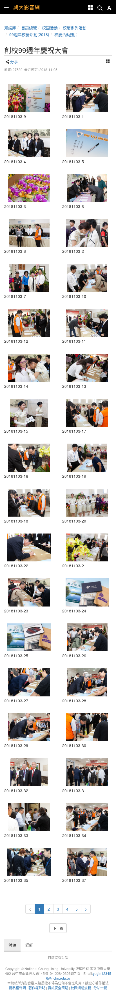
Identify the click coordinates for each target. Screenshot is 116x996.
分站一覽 (100, 987)
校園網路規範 (81, 987)
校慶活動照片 (66, 34)
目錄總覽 (29, 27)
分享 (14, 61)
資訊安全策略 (58, 987)
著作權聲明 (36, 987)
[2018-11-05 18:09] (29, 98)
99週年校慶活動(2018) (29, 34)
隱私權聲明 (17, 987)
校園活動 (50, 27)
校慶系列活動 (74, 27)
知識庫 (10, 27)
